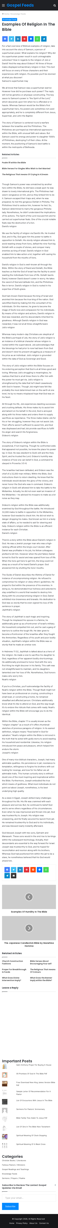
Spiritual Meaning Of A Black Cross (30, 1144)
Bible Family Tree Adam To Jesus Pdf (31, 1118)
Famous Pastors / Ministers (13, 1165)
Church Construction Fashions (12, 962)
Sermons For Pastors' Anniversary (30, 1109)
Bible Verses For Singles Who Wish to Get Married (26, 168)
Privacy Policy (22, 1223)
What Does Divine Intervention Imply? (11, 979)
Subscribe (10, 1206)
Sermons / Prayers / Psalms (13, 1178)
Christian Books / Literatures (14, 1160)
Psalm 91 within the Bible (14, 162)
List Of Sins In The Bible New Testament (33, 1127)
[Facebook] (7, 869)
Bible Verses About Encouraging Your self (41, 962)
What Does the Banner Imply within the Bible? (41, 979)
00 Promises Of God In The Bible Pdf (31, 1074)
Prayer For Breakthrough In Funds (14, 970)
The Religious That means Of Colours (42, 970)
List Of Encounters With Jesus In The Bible (34, 1100)
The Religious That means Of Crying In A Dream (25, 174)
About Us (33, 1223)
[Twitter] (13, 869)
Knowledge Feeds (18, 14)
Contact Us (44, 1223)
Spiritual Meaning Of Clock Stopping (31, 1135)
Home (6, 14)
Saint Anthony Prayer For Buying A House (33, 1065)
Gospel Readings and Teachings (15, 1169)
